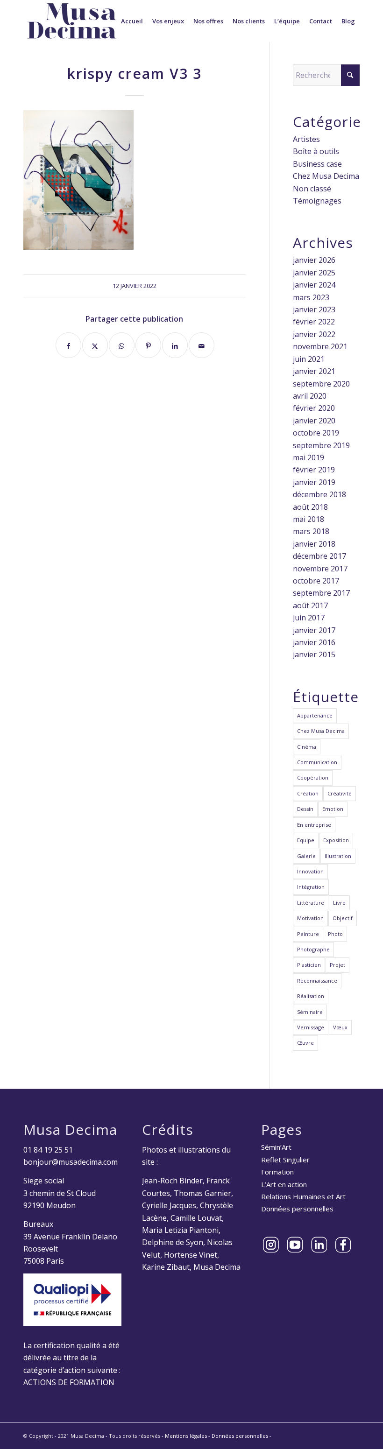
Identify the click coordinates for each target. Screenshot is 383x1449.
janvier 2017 (314, 630)
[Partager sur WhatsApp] (122, 345)
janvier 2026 (314, 260)
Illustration (338, 855)
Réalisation (310, 995)
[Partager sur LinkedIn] (175, 345)
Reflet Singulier (285, 1159)
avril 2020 (309, 396)
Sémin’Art (276, 1147)
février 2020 (314, 408)
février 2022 (314, 322)
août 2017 (310, 605)
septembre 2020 (321, 384)
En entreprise (314, 824)
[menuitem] (132, 21)
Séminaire (310, 1011)
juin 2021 (309, 359)
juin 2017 (309, 617)
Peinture (308, 933)
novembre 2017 (320, 568)
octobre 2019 (316, 433)
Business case (317, 164)
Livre (339, 902)
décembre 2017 (319, 556)
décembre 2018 (319, 494)
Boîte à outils (316, 151)
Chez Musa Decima (326, 176)
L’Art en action (284, 1184)
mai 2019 (308, 457)
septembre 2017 (321, 593)
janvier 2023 (314, 309)
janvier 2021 (314, 371)
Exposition (336, 840)
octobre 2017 (316, 581)
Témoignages (317, 201)
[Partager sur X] (95, 345)
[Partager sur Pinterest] (148, 345)
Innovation (310, 871)
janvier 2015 (314, 654)
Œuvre (305, 1042)
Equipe (305, 840)
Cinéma (306, 746)
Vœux (340, 1027)
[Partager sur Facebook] (68, 345)
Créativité (339, 793)
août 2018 (310, 507)
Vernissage (310, 1027)
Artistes (306, 139)
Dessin (305, 808)
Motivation (310, 917)
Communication (317, 762)
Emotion (332, 808)
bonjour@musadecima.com (70, 1162)
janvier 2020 (314, 420)
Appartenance (315, 715)
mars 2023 (311, 297)
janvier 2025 (314, 272)
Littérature (310, 902)
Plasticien (309, 964)
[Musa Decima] (72, 21)
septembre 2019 (321, 445)
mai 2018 (308, 519)
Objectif (343, 917)
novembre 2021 (320, 346)
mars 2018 (311, 531)
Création (308, 793)
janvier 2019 (314, 482)
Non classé (312, 188)
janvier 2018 (314, 544)
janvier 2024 (314, 285)
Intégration (311, 886)
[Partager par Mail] (201, 345)
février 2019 (314, 469)
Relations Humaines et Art (303, 1196)
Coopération (312, 777)
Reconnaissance (317, 980)
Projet (337, 964)
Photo (335, 933)
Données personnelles (297, 1208)
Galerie (306, 855)
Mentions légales (186, 1435)
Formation (277, 1171)
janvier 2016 (314, 642)
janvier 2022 (314, 334)
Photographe (313, 949)
